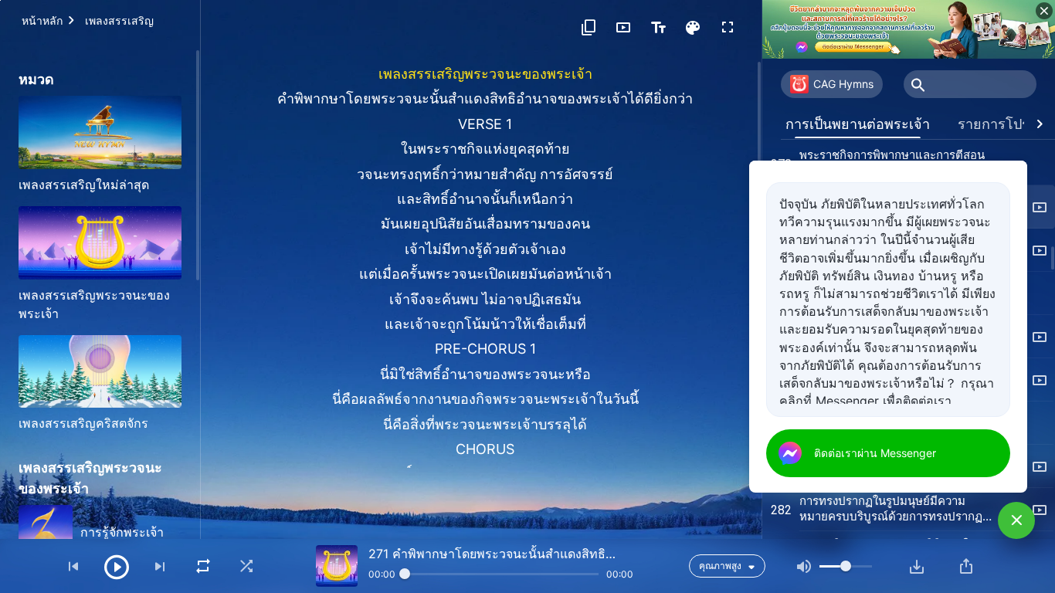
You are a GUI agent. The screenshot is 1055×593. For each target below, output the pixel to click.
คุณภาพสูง (720, 565)
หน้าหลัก (42, 20)
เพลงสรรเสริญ (119, 20)
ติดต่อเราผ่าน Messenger (875, 452)
